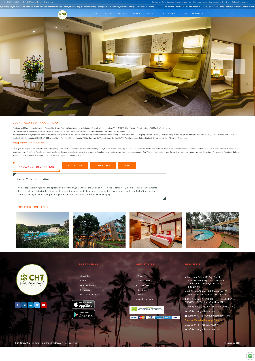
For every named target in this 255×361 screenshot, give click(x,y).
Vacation (137, 14)
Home (96, 14)
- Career (83, 280)
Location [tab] (75, 165)
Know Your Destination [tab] (36, 167)
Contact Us (197, 14)
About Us (108, 14)
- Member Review (144, 299)
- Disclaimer (141, 289)
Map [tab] (127, 165)
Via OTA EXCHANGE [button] (168, 14)
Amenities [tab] (103, 165)
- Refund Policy (143, 280)
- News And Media (87, 285)
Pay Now (226, 2)
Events (184, 14)
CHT (238, 342)
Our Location (215, 2)
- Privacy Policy (143, 276)
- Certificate (84, 289)
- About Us (84, 276)
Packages (150, 14)
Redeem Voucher (183, 2)
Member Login (200, 2)
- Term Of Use (143, 285)
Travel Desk (122, 14)
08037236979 (13, 2)
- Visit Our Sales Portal (89, 294)
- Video (139, 294)
